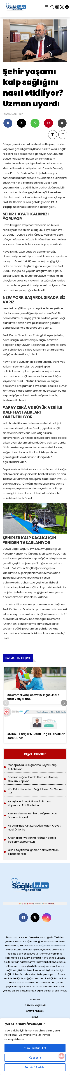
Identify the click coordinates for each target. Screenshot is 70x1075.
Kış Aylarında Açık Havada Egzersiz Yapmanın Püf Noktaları (30, 803)
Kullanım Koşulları (35, 1005)
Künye (35, 1017)
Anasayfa (35, 999)
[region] (35, 1046)
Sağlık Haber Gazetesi (52, 945)
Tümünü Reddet (35, 1067)
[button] (64, 703)
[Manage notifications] (61, 1056)
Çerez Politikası (35, 1011)
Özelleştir (35, 1057)
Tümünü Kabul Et (35, 1048)
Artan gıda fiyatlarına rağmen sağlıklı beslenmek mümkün (32, 840)
